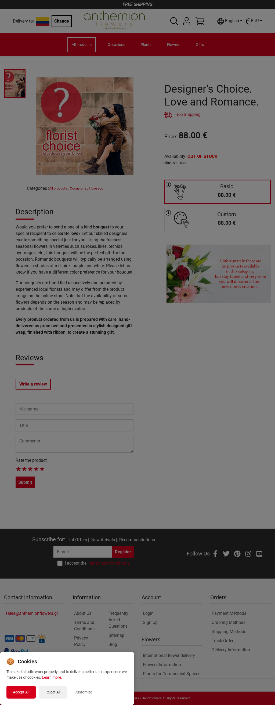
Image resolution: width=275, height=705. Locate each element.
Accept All (21, 692)
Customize (83, 692)
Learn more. (52, 677)
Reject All (52, 692)
